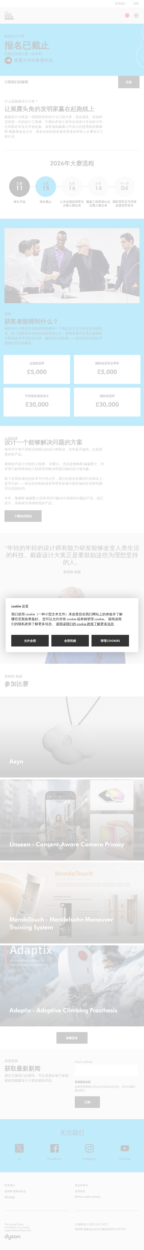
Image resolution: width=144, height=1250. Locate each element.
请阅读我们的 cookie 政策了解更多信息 (85, 624)
